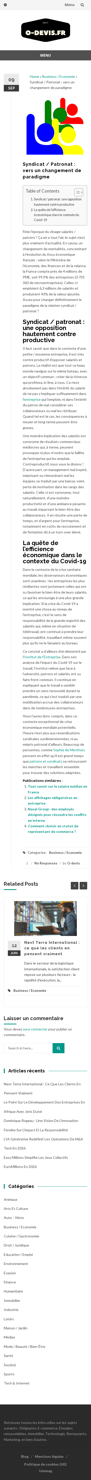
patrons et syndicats (46, 761)
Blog (25, 1456)
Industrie (11, 1309)
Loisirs (9, 1319)
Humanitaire (13, 1291)
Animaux (10, 1199)
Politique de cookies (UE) (45, 1464)
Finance (10, 1282)
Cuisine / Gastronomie (21, 1236)
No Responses (45, 863)
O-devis (73, 863)
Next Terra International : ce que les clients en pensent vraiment (52, 948)
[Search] (58, 1048)
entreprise (32, 399)
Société (10, 1365)
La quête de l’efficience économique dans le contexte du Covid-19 (56, 215)
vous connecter (35, 1029)
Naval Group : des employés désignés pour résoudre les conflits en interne (57, 815)
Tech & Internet (17, 1383)
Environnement (16, 1263)
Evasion (10, 1273)
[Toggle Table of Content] (76, 192)
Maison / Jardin (15, 1328)
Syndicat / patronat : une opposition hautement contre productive (58, 201)
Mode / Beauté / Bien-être (24, 1346)
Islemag (45, 1471)
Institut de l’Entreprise (42, 657)
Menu (70, 4)
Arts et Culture (16, 1208)
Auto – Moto (14, 1217)
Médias (9, 1337)
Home (34, 76)
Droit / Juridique (16, 1245)
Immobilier (12, 1300)
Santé (8, 1355)
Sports (9, 1374)
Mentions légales (49, 1456)
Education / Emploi (18, 1254)
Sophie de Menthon (68, 750)
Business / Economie (58, 76)
